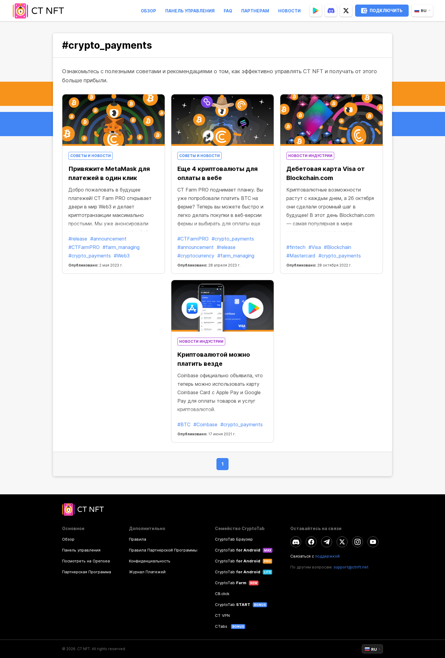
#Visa (314, 247)
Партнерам (255, 10)
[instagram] (357, 541)
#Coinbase (205, 424)
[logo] (40, 10)
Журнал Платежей (147, 571)
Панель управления (190, 10)
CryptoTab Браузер (234, 539)
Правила (137, 539)
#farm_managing (121, 247)
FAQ (228, 10)
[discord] (331, 11)
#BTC (183, 424)
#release (77, 239)
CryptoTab (237, 550)
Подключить (386, 10)
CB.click (222, 593)
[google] (316, 11)
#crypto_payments (89, 256)
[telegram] (326, 541)
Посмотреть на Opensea (86, 560)
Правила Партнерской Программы (163, 550)
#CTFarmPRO (84, 247)
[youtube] (373, 541)
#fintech (295, 247)
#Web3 (122, 256)
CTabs (222, 626)
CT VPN (222, 615)
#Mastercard (300, 256)
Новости (289, 10)
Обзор (148, 10)
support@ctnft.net (351, 567)
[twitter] (346, 11)
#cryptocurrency (195, 256)
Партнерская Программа (86, 571)
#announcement (108, 239)
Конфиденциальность (149, 560)
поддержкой (327, 556)
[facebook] (311, 541)
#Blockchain (337, 247)
